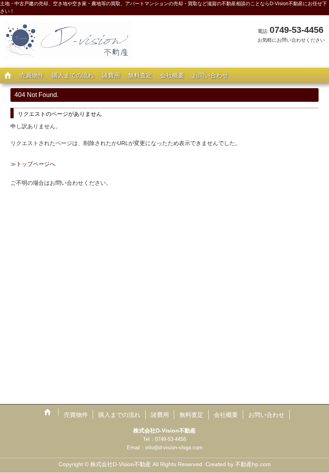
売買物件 (32, 75)
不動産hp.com (253, 464)
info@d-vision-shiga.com (174, 448)
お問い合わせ (210, 75)
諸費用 (111, 75)
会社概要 (172, 75)
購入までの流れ (73, 75)
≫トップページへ (32, 164)
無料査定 (140, 75)
